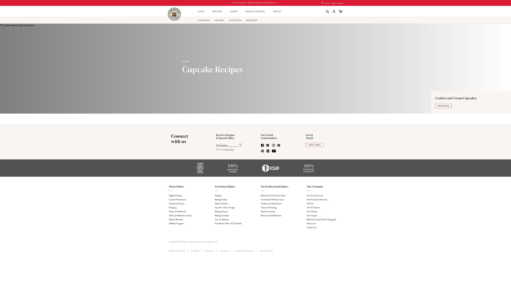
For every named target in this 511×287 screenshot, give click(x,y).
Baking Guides (221, 199)
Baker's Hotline (221, 203)
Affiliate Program (176, 223)
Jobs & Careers (313, 207)
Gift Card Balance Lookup (180, 215)
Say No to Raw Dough (225, 207)
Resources (251, 20)
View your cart (340, 11)
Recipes (217, 11)
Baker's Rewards (337, 3)
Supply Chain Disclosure (177, 251)
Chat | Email (315, 145)
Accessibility (195, 251)
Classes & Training (269, 207)
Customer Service (176, 203)
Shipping (172, 207)
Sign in (334, 11)
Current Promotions (177, 199)
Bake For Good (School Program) (321, 219)
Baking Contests (222, 215)
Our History (312, 211)
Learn (234, 11)
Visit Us (326, 3)
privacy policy (228, 149)
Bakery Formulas (268, 211)
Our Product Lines (315, 195)
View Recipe (443, 106)
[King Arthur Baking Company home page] (174, 14)
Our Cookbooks (222, 219)
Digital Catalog (175, 195)
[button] (327, 11)
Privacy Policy (209, 251)
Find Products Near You (317, 199)
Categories (204, 20)
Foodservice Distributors (271, 203)
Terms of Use (224, 251)
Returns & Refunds (177, 211)
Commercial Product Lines (272, 199)
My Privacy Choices (266, 251)
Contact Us (312, 227)
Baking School (255, 11)
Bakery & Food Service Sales (273, 195)
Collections (235, 20)
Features (219, 20)
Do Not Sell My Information (244, 251)
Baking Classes (221, 211)
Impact (277, 11)
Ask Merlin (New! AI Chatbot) (228, 223)
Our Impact (312, 215)
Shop (201, 11)
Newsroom (311, 223)
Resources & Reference (271, 215)
